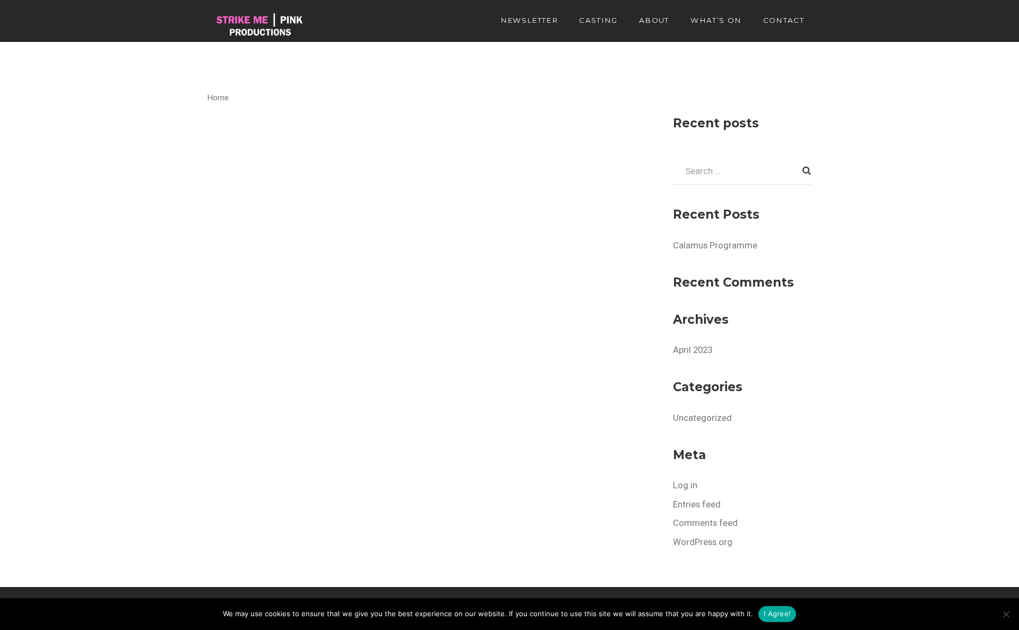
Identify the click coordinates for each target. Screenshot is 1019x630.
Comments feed (705, 522)
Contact (783, 20)
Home (218, 97)
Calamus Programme (715, 245)
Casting (598, 20)
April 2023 (692, 349)
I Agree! (777, 613)
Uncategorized (702, 417)
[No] (1005, 614)
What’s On (715, 20)
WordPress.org (702, 542)
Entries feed (697, 504)
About (654, 20)
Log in (685, 485)
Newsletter (529, 20)
